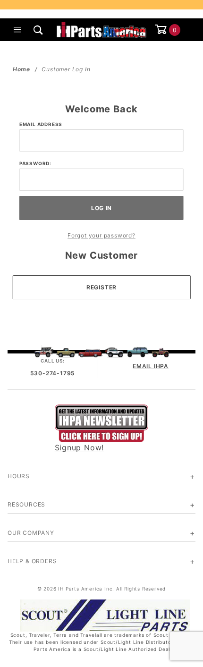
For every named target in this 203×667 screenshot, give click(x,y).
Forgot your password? (101, 235)
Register (101, 287)
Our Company (31, 532)
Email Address (40, 124)
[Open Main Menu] (18, 30)
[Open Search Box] (38, 30)
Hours (19, 476)
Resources (26, 504)
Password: (35, 163)
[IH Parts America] (102, 29)
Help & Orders (32, 561)
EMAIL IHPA (151, 366)
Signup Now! (79, 447)
